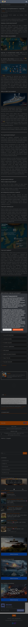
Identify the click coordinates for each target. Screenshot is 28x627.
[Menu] (26, 1)
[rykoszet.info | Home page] (4, 2)
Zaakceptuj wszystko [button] (17, 329)
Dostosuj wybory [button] (7, 329)
